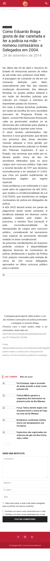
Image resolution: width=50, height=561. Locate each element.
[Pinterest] (25, 60)
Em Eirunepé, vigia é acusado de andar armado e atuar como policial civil (32, 386)
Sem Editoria (13, 9)
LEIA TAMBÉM (11, 377)
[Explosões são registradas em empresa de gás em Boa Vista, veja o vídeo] (9, 435)
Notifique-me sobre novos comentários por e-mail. (25, 511)
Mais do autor (26, 377)
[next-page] (8, 444)
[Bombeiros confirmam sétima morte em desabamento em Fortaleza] (9, 423)
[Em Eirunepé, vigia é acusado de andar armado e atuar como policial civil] (9, 386)
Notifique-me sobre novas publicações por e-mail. (25, 514)
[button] (46, 3)
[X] (19, 60)
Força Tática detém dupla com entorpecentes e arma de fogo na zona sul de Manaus (32, 410)
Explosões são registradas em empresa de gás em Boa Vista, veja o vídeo (32, 435)
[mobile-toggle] (4, 3)
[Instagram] (25, 537)
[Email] (36, 60)
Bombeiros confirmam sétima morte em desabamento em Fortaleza (31, 423)
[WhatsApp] (30, 60)
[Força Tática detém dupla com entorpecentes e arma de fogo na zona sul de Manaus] (9, 410)
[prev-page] (4, 444)
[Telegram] (42, 60)
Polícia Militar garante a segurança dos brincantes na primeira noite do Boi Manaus (31, 398)
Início (4, 9)
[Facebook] (13, 60)
